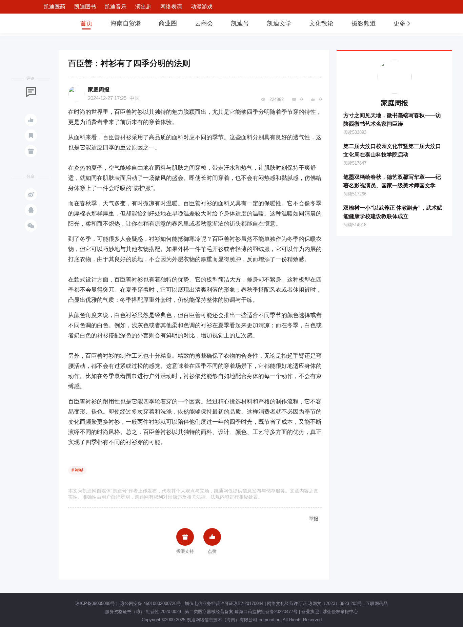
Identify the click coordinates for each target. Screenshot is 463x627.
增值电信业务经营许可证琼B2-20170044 (224, 603)
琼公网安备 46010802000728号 (150, 603)
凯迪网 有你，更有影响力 (49, 23)
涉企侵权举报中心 (340, 611)
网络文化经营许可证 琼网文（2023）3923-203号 (314, 603)
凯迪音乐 (115, 6)
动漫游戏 (202, 6)
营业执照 (310, 611)
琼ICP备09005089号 (95, 603)
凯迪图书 (85, 6)
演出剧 (143, 6)
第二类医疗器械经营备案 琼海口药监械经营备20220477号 (241, 611)
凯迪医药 (54, 6)
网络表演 (171, 6)
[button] (403, 23)
